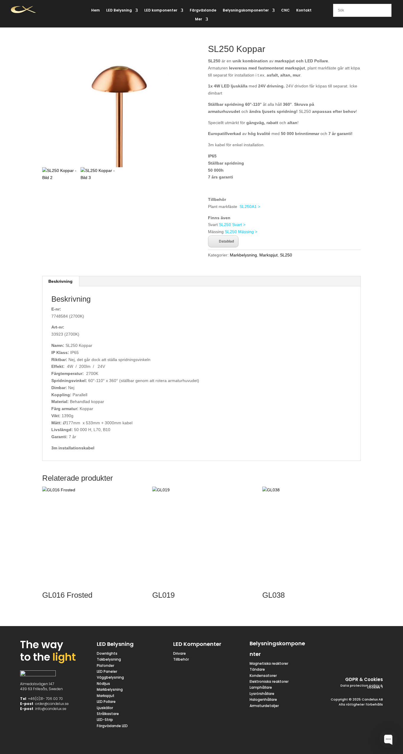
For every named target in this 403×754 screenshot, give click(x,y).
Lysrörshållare (262, 693)
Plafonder (105, 665)
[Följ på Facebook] (346, 645)
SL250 (286, 255)
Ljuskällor (105, 707)
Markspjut (268, 255)
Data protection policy (359, 685)
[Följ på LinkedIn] (363, 659)
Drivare (179, 653)
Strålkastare (108, 713)
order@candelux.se (52, 703)
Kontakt (304, 10)
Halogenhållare (263, 699)
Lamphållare (261, 687)
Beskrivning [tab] (60, 281)
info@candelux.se (50, 708)
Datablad (226, 241)
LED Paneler (107, 671)
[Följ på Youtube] (377, 659)
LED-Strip (105, 719)
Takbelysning (109, 659)
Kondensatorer (263, 675)
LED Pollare (106, 701)
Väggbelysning (110, 677)
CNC (285, 10)
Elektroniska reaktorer (269, 681)
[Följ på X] (360, 645)
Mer (198, 19)
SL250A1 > (250, 206)
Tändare (257, 669)
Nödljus (103, 683)
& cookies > (375, 686)
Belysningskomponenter (246, 10)
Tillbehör (181, 659)
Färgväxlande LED (112, 725)
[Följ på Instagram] (375, 645)
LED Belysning (119, 10)
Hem (95, 10)
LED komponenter (160, 10)
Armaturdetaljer (264, 705)
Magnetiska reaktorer (269, 663)
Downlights (107, 653)
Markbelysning (243, 255)
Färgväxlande (203, 10)
